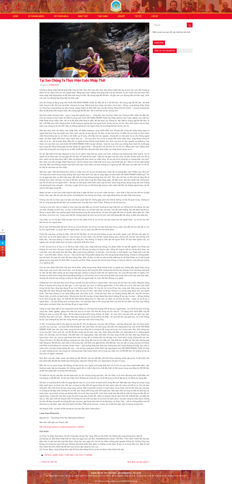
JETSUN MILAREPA (36, 16)
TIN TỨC (138, 16)
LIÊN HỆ (154, 16)
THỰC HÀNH (103, 16)
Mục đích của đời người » (138, 462)
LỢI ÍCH (47, 455)
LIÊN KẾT (121, 16)
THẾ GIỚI (69, 455)
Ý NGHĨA (88, 455)
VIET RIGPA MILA (61, 16)
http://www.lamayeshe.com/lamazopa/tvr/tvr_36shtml (61, 427)
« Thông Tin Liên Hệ (48, 462)
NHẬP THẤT (83, 16)
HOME (15, 16)
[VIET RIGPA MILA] (116, 11)
